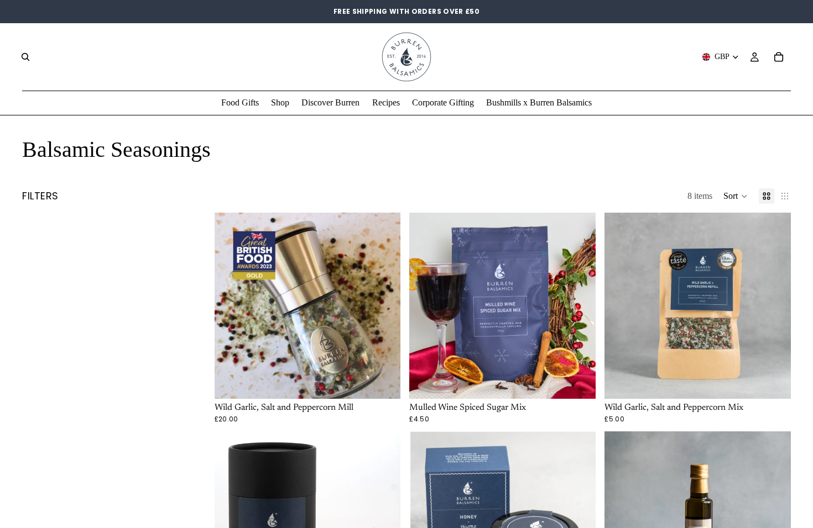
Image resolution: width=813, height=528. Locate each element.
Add (393, 381)
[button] (735, 196)
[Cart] (779, 57)
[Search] (25, 57)
